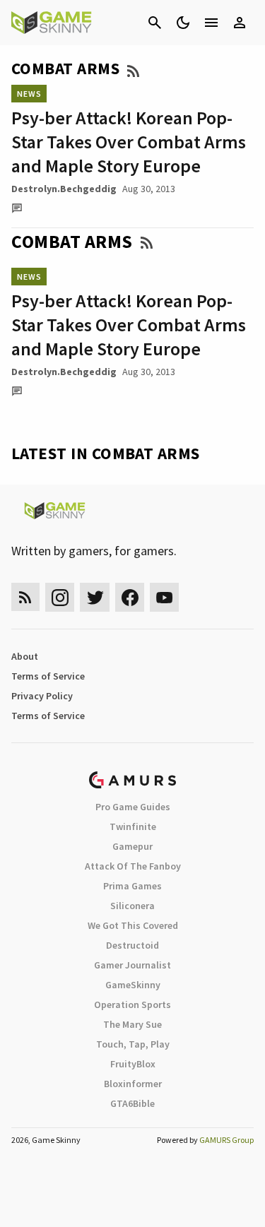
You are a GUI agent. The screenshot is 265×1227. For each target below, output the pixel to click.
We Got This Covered (133, 925)
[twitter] (95, 597)
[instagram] (59, 597)
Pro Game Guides (132, 806)
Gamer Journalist (132, 965)
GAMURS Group (226, 1139)
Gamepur (132, 846)
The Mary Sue (132, 1024)
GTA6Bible (132, 1103)
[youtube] (164, 597)
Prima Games (132, 885)
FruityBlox (132, 1063)
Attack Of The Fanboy (133, 866)
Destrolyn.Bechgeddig (64, 188)
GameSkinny (132, 984)
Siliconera (132, 905)
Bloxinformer (133, 1083)
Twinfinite (133, 826)
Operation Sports (132, 1004)
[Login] (239, 22)
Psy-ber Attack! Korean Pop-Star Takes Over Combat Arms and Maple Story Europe (128, 141)
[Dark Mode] (183, 22)
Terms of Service (48, 676)
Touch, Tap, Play (133, 1044)
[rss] (25, 597)
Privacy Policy (42, 695)
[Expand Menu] (211, 22)
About (24, 656)
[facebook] (129, 597)
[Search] (155, 22)
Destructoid (132, 945)
